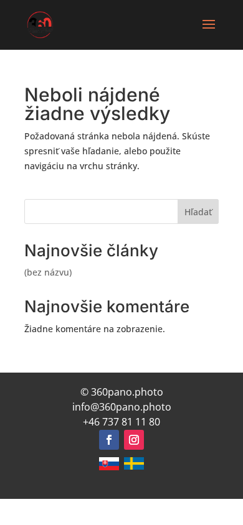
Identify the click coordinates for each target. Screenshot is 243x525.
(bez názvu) (48, 272)
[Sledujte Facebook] (109, 440)
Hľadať (198, 212)
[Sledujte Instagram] (134, 440)
